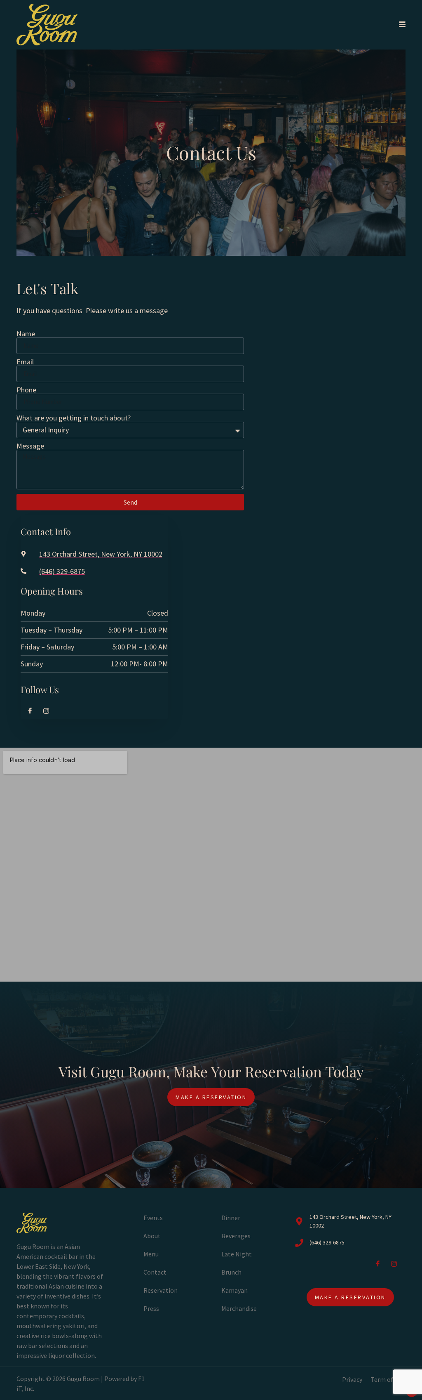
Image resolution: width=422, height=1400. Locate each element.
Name (25, 334)
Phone (26, 390)
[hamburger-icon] (401, 25)
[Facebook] (27, 710)
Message (30, 446)
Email (25, 362)
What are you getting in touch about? (73, 418)
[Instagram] (43, 710)
